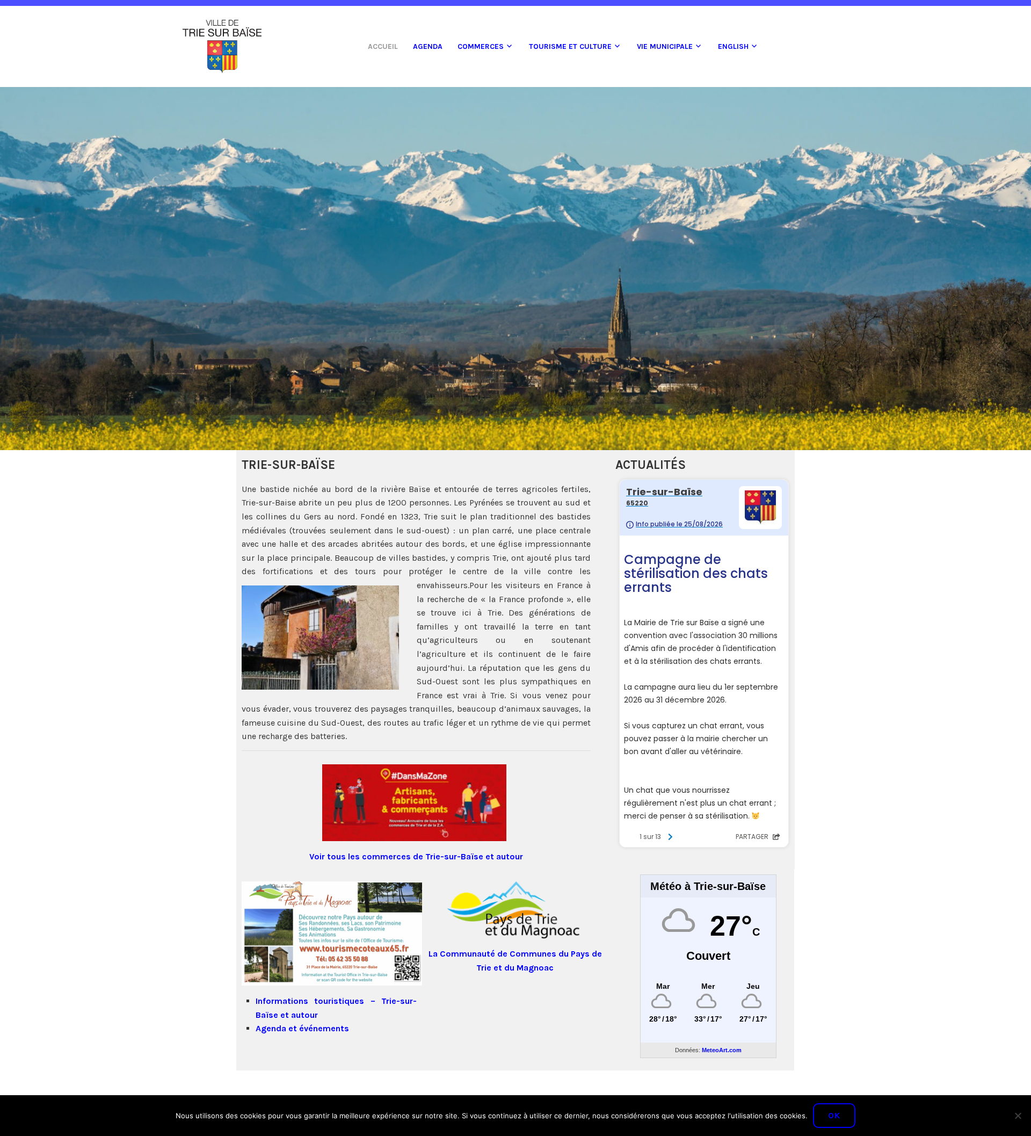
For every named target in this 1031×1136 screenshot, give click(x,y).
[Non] (1017, 1115)
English (733, 46)
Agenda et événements (302, 1028)
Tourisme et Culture (570, 46)
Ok (834, 1115)
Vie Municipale (665, 46)
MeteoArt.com (722, 1050)
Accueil (383, 46)
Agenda (427, 46)
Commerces (481, 46)
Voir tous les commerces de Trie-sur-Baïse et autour (416, 856)
